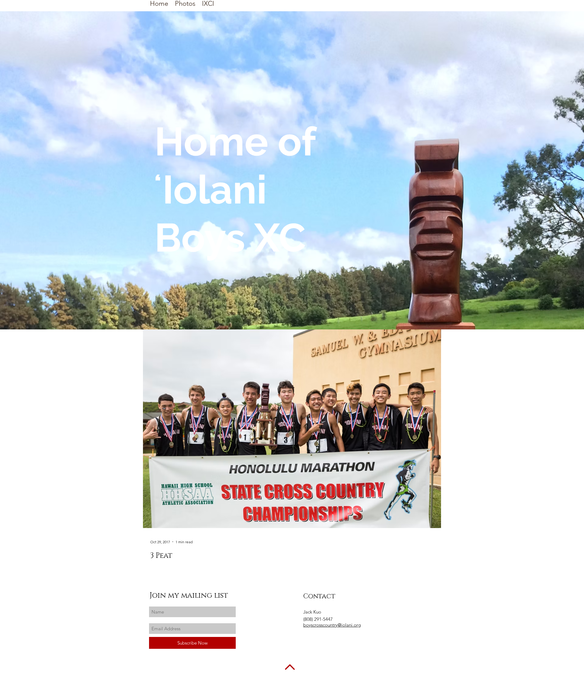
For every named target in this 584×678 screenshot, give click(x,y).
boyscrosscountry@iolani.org (332, 625)
